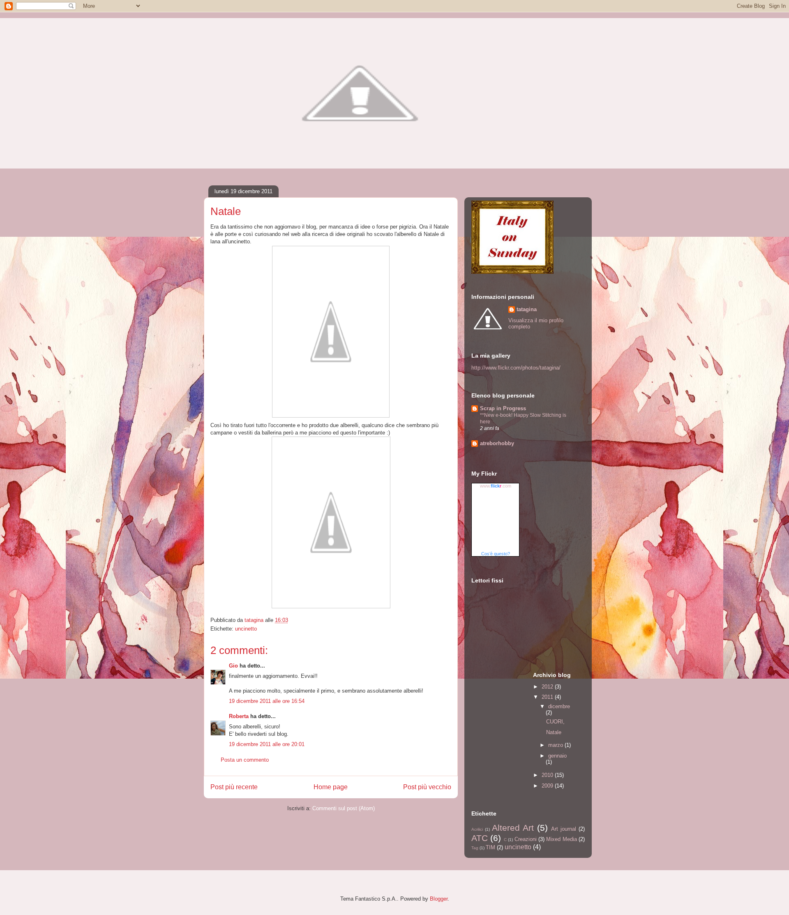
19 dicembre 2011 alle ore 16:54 (267, 701)
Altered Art (513, 827)
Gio (233, 666)
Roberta (239, 716)
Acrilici (477, 829)
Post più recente (234, 786)
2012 (548, 687)
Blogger (439, 899)
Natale (553, 732)
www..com (495, 485)
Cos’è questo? (495, 553)
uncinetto (246, 629)
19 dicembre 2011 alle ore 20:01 (267, 744)
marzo (556, 745)
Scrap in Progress (503, 408)
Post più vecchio (427, 786)
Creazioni (525, 839)
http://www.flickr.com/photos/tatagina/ (516, 368)
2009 (548, 786)
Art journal (563, 829)
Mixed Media (561, 839)
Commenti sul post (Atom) (343, 808)
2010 (548, 775)
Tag (474, 848)
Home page (331, 786)
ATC (479, 838)
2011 (548, 697)
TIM (490, 847)
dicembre (559, 706)
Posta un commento (245, 760)
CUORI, (555, 722)
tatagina (527, 309)
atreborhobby (497, 443)
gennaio (557, 756)
